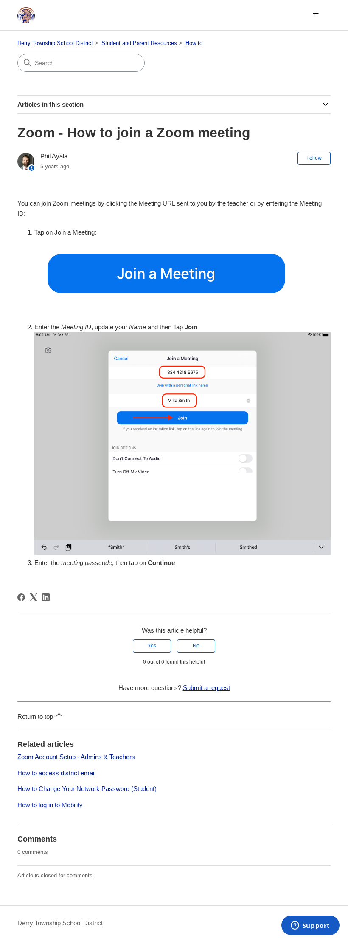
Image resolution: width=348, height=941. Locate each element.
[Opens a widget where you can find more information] (310, 926)
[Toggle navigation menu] (315, 15)
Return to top (36, 716)
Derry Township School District (55, 43)
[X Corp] (33, 597)
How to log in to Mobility (50, 804)
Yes (152, 646)
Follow (314, 158)
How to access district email (56, 773)
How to (193, 43)
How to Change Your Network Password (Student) (87, 788)
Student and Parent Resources (139, 43)
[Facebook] (21, 597)
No (196, 646)
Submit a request (206, 687)
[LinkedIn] (46, 597)
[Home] (26, 15)
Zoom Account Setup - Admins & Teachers (76, 756)
